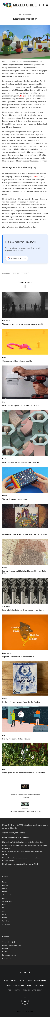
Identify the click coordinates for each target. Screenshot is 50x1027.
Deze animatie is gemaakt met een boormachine (20, 405)
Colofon (5, 948)
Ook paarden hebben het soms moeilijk (17, 361)
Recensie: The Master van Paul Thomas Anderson (25, 794)
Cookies (5, 952)
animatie (16, 273)
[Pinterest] (25, 972)
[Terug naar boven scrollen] (25, 1001)
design (4, 888)
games (4, 898)
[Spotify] (29, 972)
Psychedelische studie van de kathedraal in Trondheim (22, 610)
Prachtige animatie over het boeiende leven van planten (23, 773)
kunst (4, 357)
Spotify (22, 833)
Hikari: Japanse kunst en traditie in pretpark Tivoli (20, 864)
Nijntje (25, 273)
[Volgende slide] (26, 286)
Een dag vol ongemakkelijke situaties (16, 739)
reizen (4, 892)
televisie (4, 698)
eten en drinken (8, 895)
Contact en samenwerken (12, 945)
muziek (8, 320)
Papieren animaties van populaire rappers (18, 656)
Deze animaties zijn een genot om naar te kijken (20, 462)
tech (4, 914)
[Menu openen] (46, 5)
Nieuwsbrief (7, 958)
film (20, 15)
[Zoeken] (43, 5)
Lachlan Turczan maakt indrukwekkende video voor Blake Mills (24, 572)
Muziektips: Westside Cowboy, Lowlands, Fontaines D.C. (22, 842)
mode (4, 905)
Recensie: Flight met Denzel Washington (25, 810)
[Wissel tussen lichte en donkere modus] (39, 5)
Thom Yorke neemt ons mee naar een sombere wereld (22, 324)
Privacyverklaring (9, 955)
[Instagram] (20, 972)
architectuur (6, 606)
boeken (4, 495)
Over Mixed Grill (8, 942)
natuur (4, 769)
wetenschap (7, 924)
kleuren (35, 177)
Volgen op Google (18, 258)
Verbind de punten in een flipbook (15, 499)
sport (4, 911)
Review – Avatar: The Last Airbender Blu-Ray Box (21, 702)
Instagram (14, 833)
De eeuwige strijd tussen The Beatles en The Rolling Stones (24, 534)
